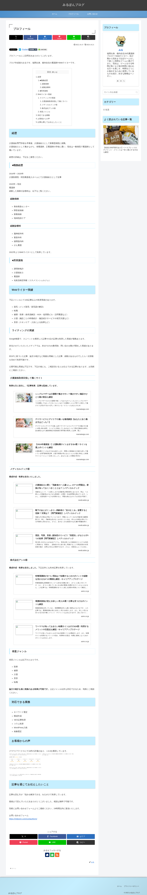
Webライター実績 (45, 94)
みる (121, 50)
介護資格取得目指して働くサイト (55, 101)
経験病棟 (45, 84)
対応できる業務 (44, 115)
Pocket (25, 49)
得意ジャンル (45, 112)
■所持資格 (44, 91)
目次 (49, 72)
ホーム (119, 886)
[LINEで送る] (42, 49)
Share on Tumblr (33, 49)
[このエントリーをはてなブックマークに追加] (20, 49)
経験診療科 (46, 87)
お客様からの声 (44, 119)
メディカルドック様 (49, 105)
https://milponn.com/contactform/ (23, 819)
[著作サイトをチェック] (47, 855)
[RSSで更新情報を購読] (57, 855)
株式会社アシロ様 (49, 108)
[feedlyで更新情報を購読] (52, 855)
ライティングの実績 (47, 98)
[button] (88, 37)
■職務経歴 (44, 80)
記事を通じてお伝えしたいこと (50, 122)
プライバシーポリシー (131, 886)
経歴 (39, 77)
